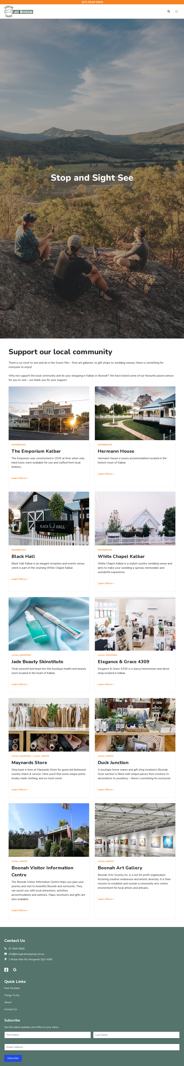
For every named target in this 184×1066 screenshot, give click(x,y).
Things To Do (12, 995)
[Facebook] (6, 970)
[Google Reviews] (15, 970)
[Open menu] (176, 11)
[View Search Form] (168, 11)
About (7, 1002)
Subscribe (13, 1058)
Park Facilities (12, 988)
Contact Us (10, 1009)
